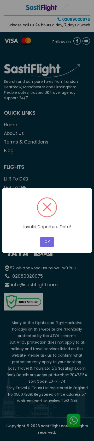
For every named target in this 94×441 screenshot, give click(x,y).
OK (47, 241)
